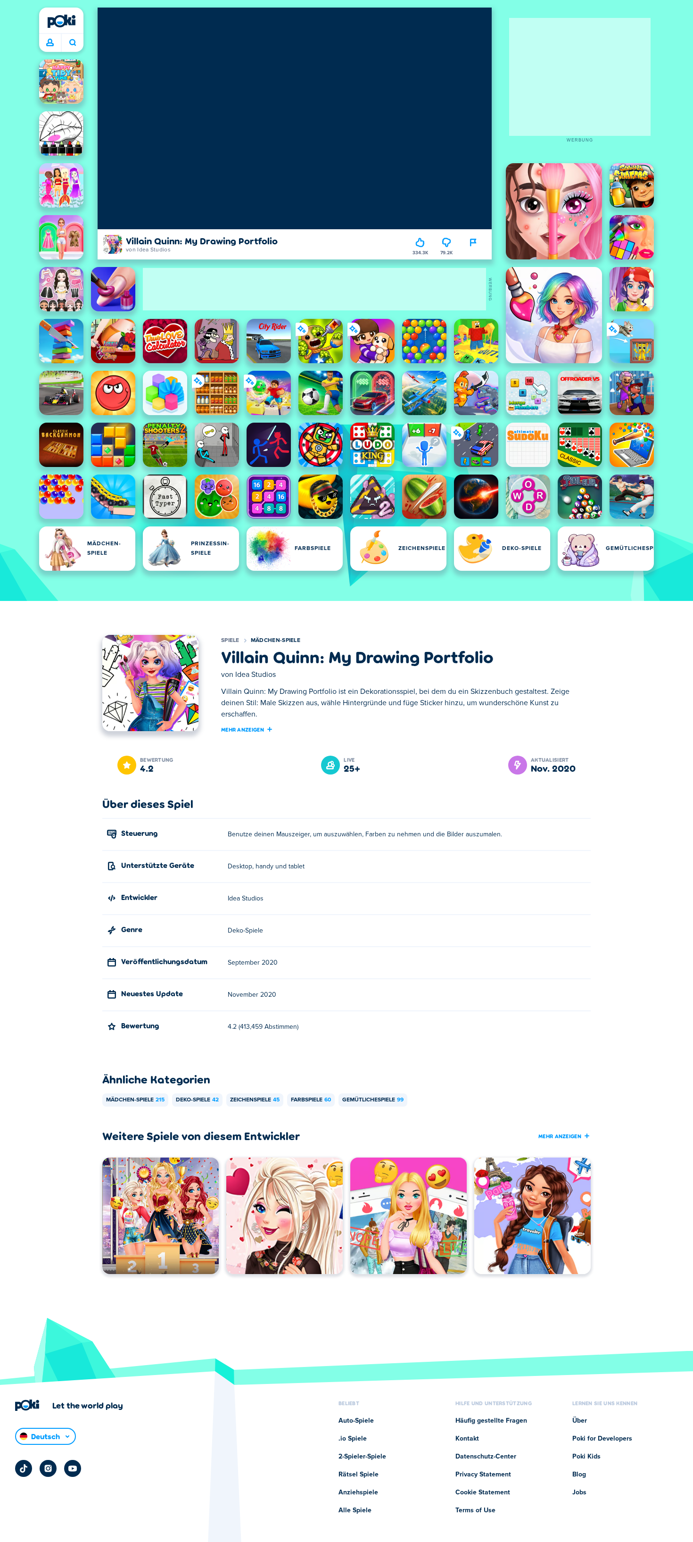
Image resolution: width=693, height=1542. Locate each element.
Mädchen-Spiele (275, 640)
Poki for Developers (602, 1438)
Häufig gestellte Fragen (491, 1420)
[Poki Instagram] (48, 1468)
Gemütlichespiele (373, 1100)
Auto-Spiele (356, 1420)
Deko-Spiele (197, 1100)
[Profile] (50, 43)
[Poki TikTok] (23, 1468)
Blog (579, 1474)
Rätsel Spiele (358, 1474)
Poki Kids (586, 1456)
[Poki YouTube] (72, 1468)
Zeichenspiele (255, 1100)
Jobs (579, 1492)
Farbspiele (311, 1100)
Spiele (230, 640)
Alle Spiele (354, 1510)
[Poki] (61, 21)
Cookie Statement (482, 1492)
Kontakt (467, 1438)
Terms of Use (475, 1510)
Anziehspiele (358, 1492)
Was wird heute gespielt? (72, 43)
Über (579, 1420)
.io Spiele (352, 1438)
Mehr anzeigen (242, 729)
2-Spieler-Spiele (362, 1456)
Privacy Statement (483, 1474)
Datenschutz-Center (485, 1456)
